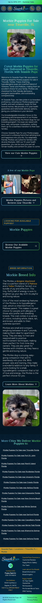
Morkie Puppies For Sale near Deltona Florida (21, 539)
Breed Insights (28, 574)
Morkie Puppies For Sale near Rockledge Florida (21, 472)
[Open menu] (3, 8)
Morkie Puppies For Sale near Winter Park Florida (21, 525)
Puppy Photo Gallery (30, 563)
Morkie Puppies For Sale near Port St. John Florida (18, 456)
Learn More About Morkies (19, 384)
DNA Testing (27, 591)
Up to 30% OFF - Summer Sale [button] (21, 2)
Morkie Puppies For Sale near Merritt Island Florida (18, 464)
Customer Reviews (29, 560)
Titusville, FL (30, 549)
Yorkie (11, 286)
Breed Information (29, 572)
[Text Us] (38, 8)
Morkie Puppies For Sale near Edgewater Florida (21, 493)
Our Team (26, 565)
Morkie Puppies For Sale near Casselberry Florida (21, 520)
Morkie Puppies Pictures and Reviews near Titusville (21, 201)
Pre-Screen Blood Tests (31, 588)
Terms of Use (32, 597)
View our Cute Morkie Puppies (21, 153)
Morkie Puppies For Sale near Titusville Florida (21, 450)
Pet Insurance (27, 586)
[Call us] (32, 8)
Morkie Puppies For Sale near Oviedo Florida (21, 482)
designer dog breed (25, 281)
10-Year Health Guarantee (28, 582)
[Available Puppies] (10, 8)
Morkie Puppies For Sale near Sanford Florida (21, 514)
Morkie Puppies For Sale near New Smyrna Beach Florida (20, 499)
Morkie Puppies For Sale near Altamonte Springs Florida (20, 532)
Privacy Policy (32, 600)
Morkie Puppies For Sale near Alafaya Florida (21, 488)
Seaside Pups (7, 549)
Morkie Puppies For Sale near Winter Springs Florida (18, 507)
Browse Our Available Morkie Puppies (16, 246)
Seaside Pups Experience (31, 557)
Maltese (33, 283)
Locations (19, 549)
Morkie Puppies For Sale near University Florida (21, 477)
